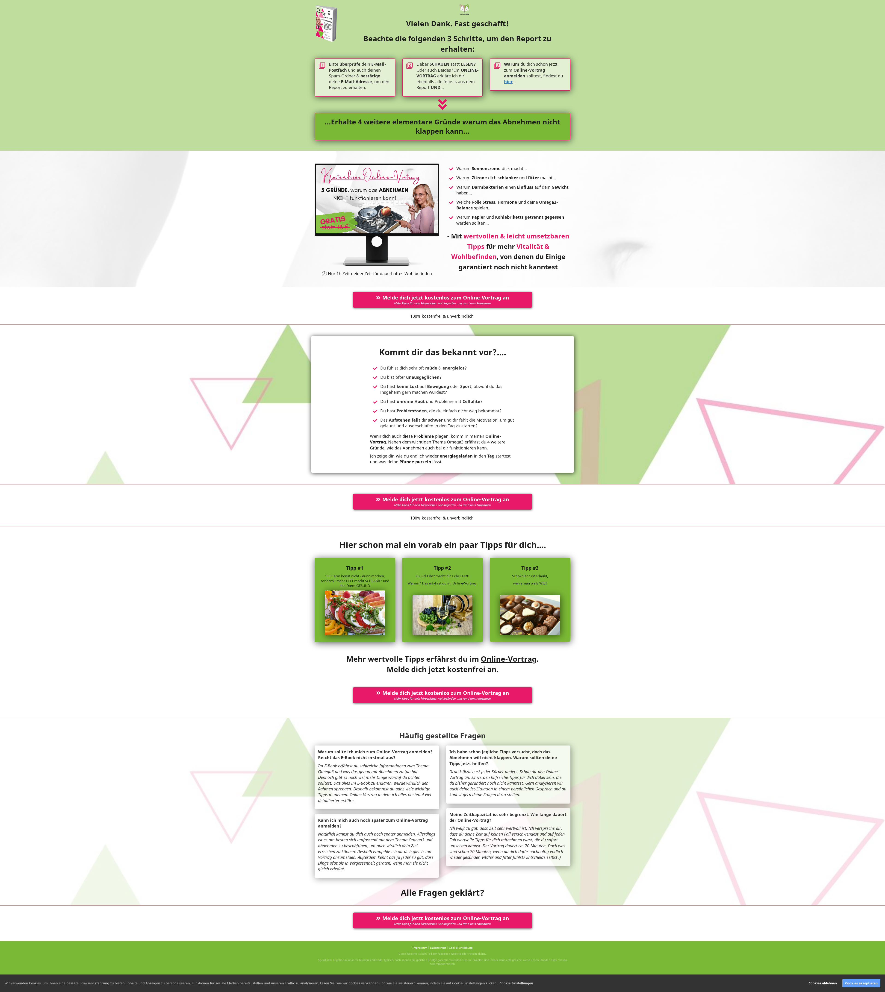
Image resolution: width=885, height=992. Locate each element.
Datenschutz (438, 948)
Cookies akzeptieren (861, 983)
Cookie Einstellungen (516, 983)
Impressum (420, 948)
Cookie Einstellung (460, 948)
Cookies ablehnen (822, 983)
